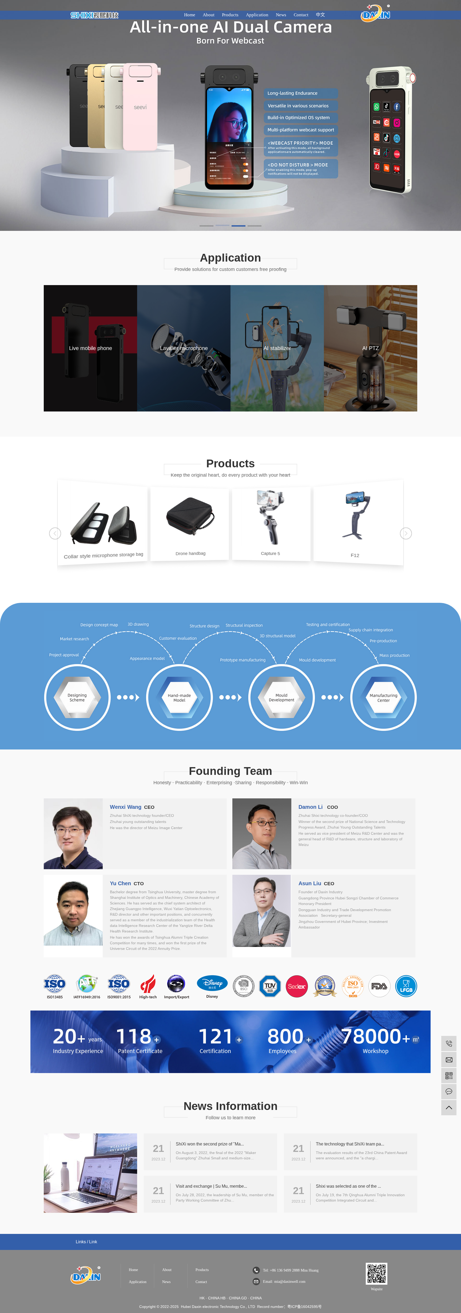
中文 (320, 14)
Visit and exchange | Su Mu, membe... (211, 1186)
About (208, 14)
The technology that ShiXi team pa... (350, 1144)
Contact (301, 14)
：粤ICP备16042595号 (303, 1306)
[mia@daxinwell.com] (448, 1059)
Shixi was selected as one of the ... (348, 1186)
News (281, 14)
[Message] (448, 1091)
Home (189, 14)
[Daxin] (85, 1281)
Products (230, 14)
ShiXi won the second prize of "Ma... (210, 1144)
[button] (206, 226)
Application (257, 14)
